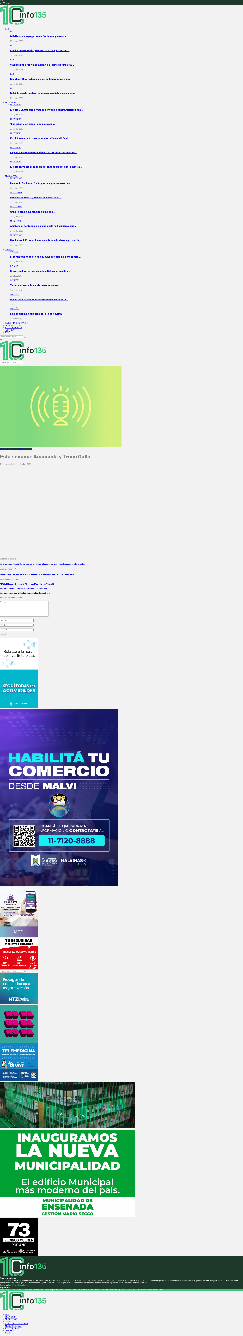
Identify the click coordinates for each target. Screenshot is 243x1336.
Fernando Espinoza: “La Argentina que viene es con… (41, 183)
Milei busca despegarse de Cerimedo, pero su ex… (40, 36)
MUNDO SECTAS (13, 325)
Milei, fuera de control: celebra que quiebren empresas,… (44, 93)
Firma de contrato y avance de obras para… (36, 197)
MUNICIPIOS (11, 176)
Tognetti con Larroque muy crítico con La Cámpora (23, 588)
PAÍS (7, 29)
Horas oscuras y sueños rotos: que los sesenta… (39, 299)
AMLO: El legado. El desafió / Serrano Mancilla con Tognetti (27, 584)
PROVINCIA (10, 102)
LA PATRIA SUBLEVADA (16, 323)
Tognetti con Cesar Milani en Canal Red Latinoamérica (25, 593)
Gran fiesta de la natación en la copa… (32, 211)
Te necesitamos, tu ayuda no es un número (35, 285)
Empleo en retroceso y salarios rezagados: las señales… (43, 152)
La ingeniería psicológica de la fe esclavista (36, 313)
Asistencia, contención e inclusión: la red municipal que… (43, 226)
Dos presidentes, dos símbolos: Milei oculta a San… (40, 271)
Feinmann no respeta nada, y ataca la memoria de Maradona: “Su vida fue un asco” (37, 574)
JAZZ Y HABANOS (13, 327)
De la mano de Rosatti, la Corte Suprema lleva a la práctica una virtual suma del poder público (42, 564)
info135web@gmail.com (18, 1285)
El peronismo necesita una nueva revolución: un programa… (45, 256)
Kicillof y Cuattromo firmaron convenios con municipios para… (46, 109)
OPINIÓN (9, 249)
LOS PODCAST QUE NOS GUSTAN (16, 449)
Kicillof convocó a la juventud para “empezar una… (39, 50)
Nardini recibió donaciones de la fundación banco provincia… (45, 240)
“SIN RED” (10, 330)
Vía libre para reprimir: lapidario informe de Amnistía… (42, 64)
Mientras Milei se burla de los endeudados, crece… (40, 79)
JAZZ (7, 332)
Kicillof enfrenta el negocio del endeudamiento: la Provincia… (46, 166)
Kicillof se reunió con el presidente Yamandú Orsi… (40, 138)
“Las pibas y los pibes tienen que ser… (32, 124)
